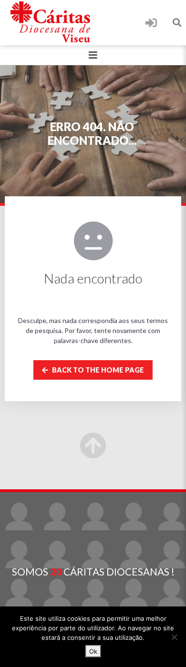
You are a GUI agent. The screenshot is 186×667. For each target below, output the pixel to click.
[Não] (174, 637)
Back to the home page (97, 370)
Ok (93, 651)
